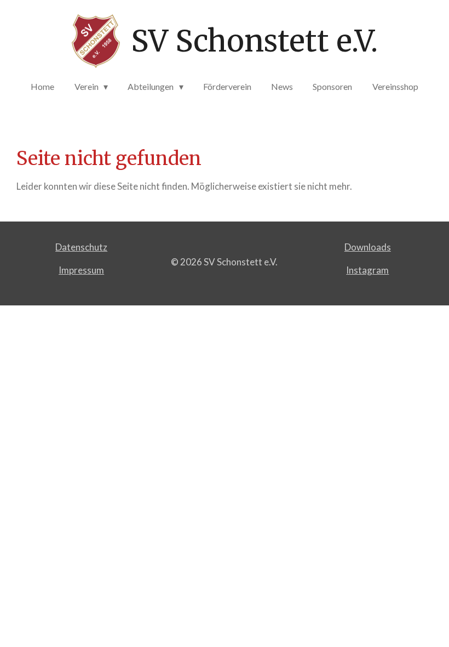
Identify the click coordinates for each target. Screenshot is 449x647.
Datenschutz (81, 247)
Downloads (367, 247)
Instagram (367, 270)
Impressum (81, 270)
